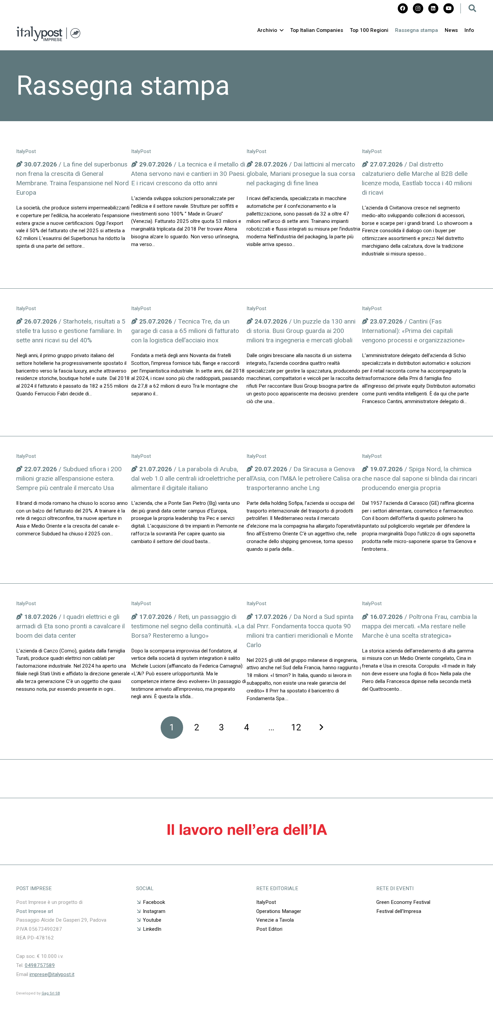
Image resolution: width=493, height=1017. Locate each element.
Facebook (154, 902)
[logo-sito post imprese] (48, 33)
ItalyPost (266, 902)
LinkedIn (152, 929)
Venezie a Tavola (275, 920)
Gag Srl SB (51, 993)
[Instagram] (418, 8)
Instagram (154, 911)
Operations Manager (278, 911)
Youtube (152, 920)
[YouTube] (448, 8)
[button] (472, 8)
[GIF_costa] (246, 847)
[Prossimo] (321, 727)
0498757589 (40, 965)
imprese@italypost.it (52, 974)
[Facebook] (403, 8)
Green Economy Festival (404, 902)
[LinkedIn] (433, 8)
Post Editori (269, 929)
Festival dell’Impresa (398, 911)
